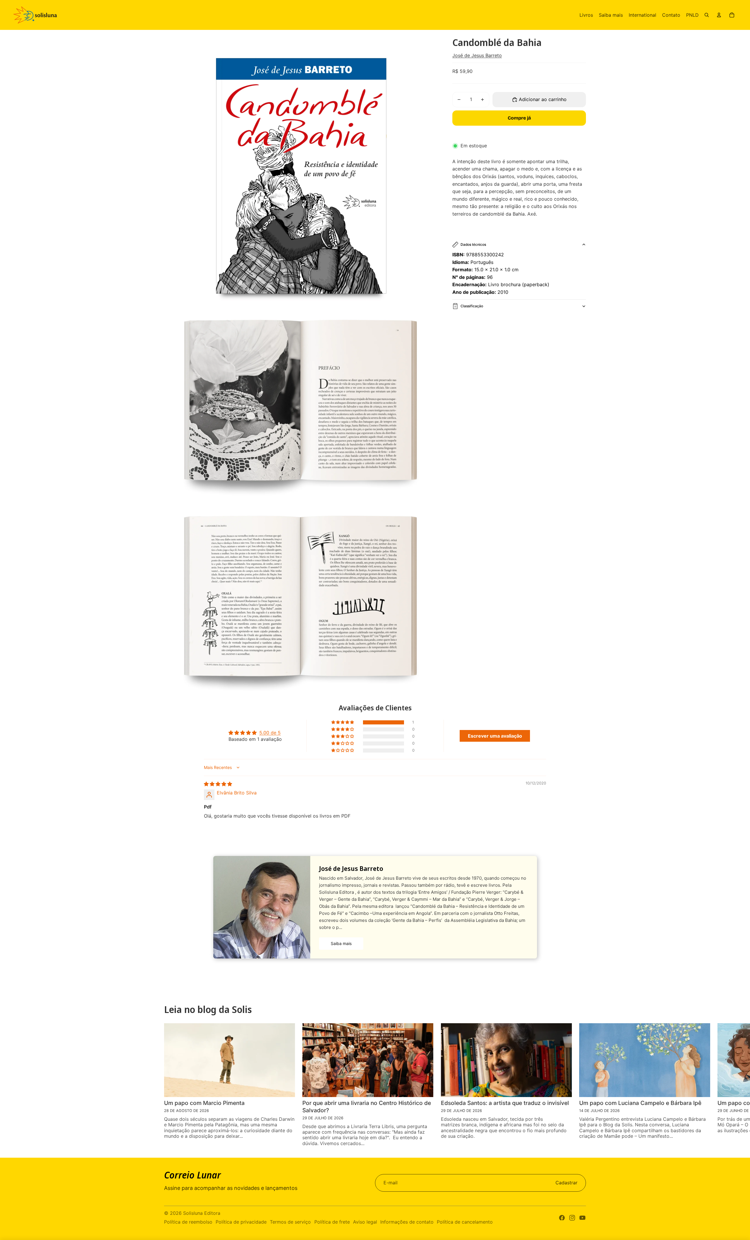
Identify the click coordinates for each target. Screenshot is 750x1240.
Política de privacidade (241, 1222)
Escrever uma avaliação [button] (495, 736)
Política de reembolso (188, 1222)
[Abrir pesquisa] (706, 14)
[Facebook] (561, 1217)
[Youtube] (582, 1217)
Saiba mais (341, 943)
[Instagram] (572, 1217)
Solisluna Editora (201, 1213)
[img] (218, 784)
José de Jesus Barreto (477, 55)
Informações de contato (407, 1222)
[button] (343, 722)
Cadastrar (566, 1183)
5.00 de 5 (270, 733)
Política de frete (332, 1222)
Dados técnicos (473, 244)
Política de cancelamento (465, 1222)
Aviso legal (365, 1222)
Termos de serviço (290, 1222)
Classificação (472, 306)
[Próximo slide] (735, 1084)
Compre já (519, 118)
